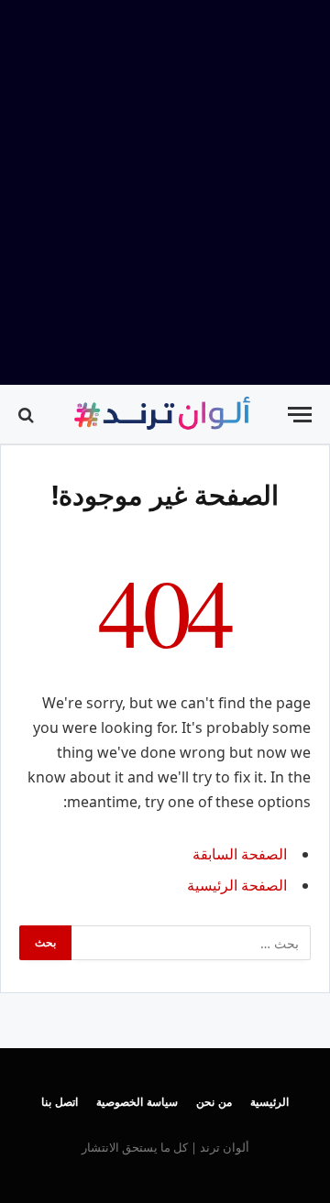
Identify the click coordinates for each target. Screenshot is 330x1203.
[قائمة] (300, 414)
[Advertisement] (165, 192)
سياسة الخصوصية (137, 1102)
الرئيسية (269, 1102)
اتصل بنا (59, 1102)
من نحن (214, 1102)
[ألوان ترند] (164, 414)
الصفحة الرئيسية (237, 885)
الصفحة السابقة (239, 854)
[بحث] (28, 414)
